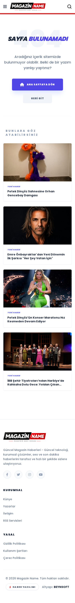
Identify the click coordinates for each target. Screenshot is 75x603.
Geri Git (37, 98)
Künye (7, 499)
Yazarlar (9, 506)
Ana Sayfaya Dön (41, 84)
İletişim (8, 513)
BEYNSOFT (61, 587)
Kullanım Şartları (15, 551)
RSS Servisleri (12, 521)
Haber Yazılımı (24, 587)
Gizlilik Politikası (14, 544)
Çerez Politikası (14, 558)
